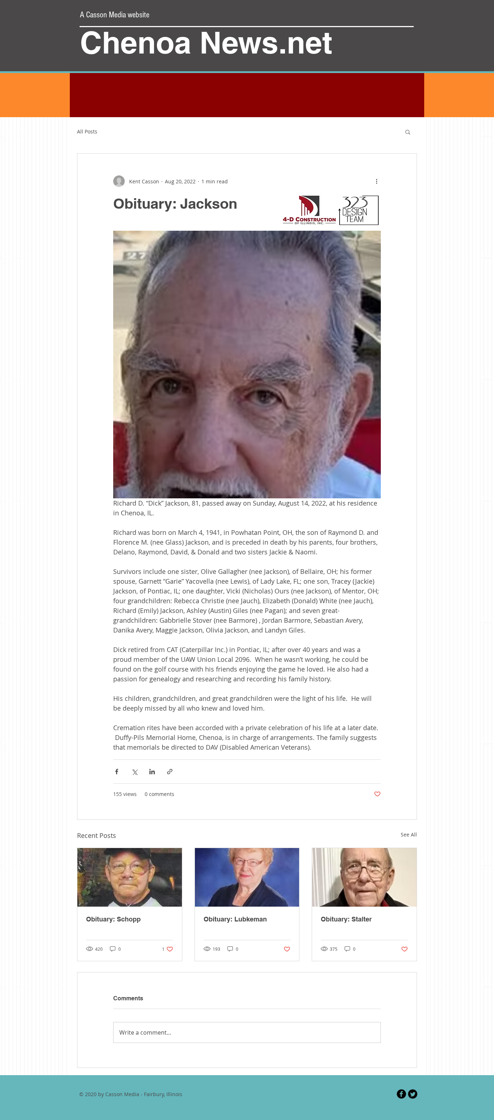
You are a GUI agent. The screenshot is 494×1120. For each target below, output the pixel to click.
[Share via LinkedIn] (152, 771)
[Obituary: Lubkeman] (247, 877)
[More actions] (376, 181)
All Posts (87, 131)
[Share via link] (169, 771)
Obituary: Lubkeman (235, 919)
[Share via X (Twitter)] (134, 771)
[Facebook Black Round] (401, 1094)
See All (409, 834)
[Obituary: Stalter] (364, 877)
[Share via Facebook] (116, 771)
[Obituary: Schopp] (129, 877)
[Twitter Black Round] (412, 1094)
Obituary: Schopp (113, 919)
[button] (407, 132)
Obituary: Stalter (346, 919)
